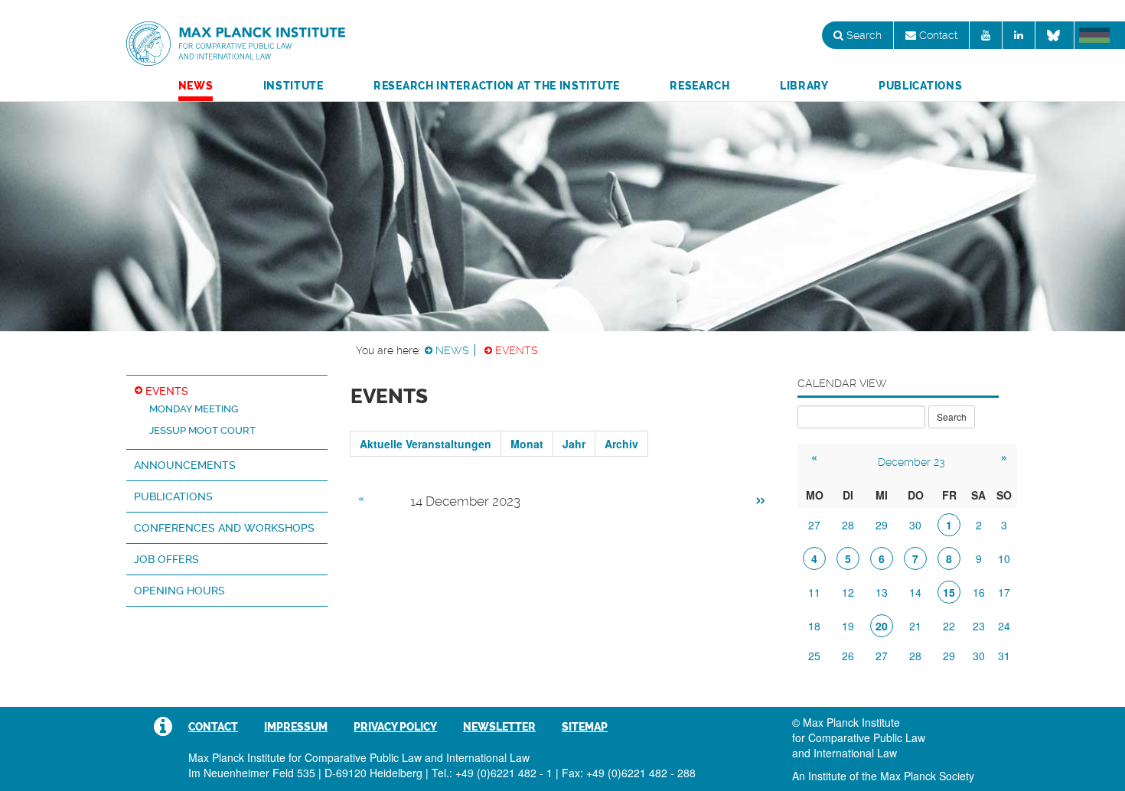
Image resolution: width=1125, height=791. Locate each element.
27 (814, 524)
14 (915, 592)
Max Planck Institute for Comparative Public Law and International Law (235, 44)
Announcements (185, 465)
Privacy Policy (395, 727)
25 (814, 655)
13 (882, 592)
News (196, 86)
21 (915, 625)
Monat (526, 443)
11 (814, 592)
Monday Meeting (193, 409)
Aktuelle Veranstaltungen (425, 443)
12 (848, 592)
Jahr (573, 443)
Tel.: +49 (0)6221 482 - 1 (492, 772)
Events (516, 350)
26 (848, 655)
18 (814, 625)
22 (949, 625)
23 (979, 625)
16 (979, 592)
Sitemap (585, 727)
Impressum (296, 727)
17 (1004, 592)
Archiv (621, 443)
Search (862, 35)
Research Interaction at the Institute (496, 86)
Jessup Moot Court (202, 430)
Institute (293, 86)
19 (848, 625)
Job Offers (166, 559)
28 (848, 524)
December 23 (911, 462)
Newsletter (499, 727)
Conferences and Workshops (224, 528)
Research (700, 86)
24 (1004, 625)
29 (882, 524)
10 (1004, 558)
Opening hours (179, 590)
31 (1004, 655)
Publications (920, 86)
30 (915, 524)
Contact (936, 35)
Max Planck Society (927, 775)
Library (804, 86)
